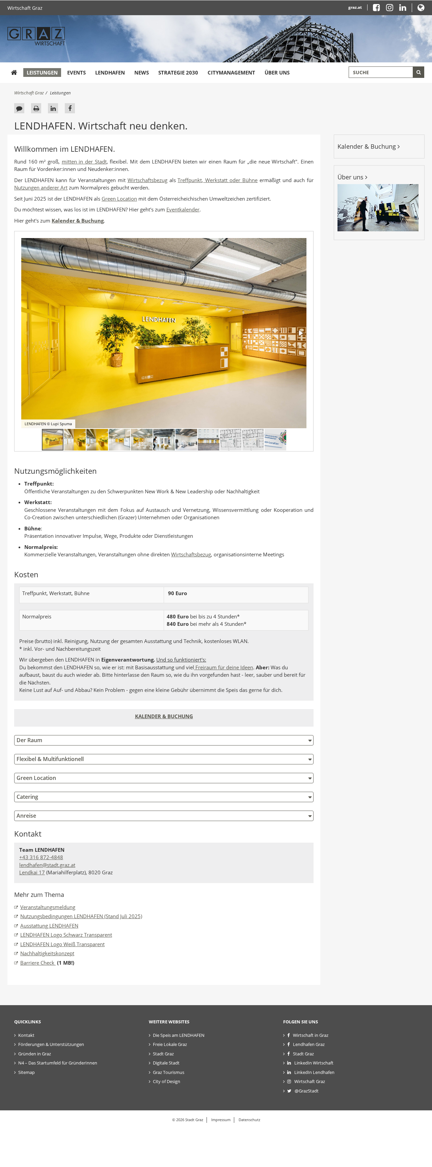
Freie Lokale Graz (170, 1044)
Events (76, 72)
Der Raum (29, 740)
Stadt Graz (163, 1054)
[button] (421, 9)
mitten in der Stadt (84, 161)
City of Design (166, 1081)
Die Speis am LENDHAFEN (179, 1035)
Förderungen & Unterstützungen (51, 1044)
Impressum (221, 1119)
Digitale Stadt (166, 1063)
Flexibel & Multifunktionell (50, 759)
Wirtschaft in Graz (310, 1035)
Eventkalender (182, 209)
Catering (27, 796)
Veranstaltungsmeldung (47, 907)
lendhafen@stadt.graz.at (47, 865)
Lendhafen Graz (309, 1044)
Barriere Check (38, 962)
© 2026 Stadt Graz (187, 1119)
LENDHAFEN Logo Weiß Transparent (62, 944)
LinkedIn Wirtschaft (313, 1063)
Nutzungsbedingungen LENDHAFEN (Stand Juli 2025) (81, 916)
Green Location (119, 198)
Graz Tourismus (168, 1072)
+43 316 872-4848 (41, 857)
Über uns (277, 72)
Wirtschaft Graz (25, 8)
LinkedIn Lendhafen (314, 1072)
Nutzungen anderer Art (41, 187)
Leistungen (42, 72)
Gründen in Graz (34, 1054)
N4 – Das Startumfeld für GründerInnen (57, 1063)
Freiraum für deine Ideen (223, 667)
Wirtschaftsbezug (147, 180)
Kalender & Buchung (368, 146)
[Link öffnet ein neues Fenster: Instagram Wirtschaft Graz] (392, 9)
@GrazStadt (307, 1091)
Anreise (26, 815)
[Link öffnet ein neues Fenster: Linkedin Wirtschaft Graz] (402, 9)
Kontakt (26, 1035)
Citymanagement (231, 72)
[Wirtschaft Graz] (14, 72)
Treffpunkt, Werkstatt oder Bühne (218, 180)
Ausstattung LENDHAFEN (49, 925)
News (141, 72)
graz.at (355, 7)
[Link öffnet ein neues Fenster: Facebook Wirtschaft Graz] (379, 9)
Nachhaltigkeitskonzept (47, 953)
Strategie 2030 (178, 72)
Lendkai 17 (32, 872)
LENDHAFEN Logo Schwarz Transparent (66, 934)
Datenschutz (249, 1119)
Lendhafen (110, 72)
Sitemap (26, 1072)
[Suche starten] (418, 72)
